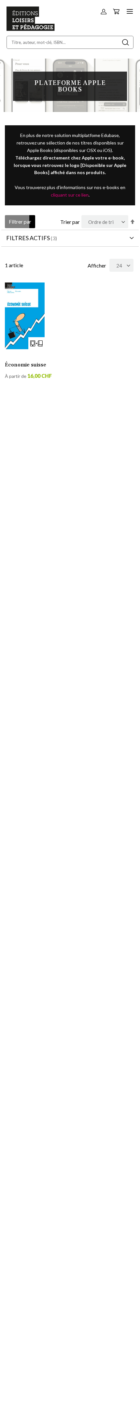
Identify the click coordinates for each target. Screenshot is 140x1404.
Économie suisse (25, 365)
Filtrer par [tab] (20, 221)
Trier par (70, 222)
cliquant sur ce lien (70, 195)
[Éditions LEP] (31, 29)
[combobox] (70, 42)
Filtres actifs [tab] (28, 237)
